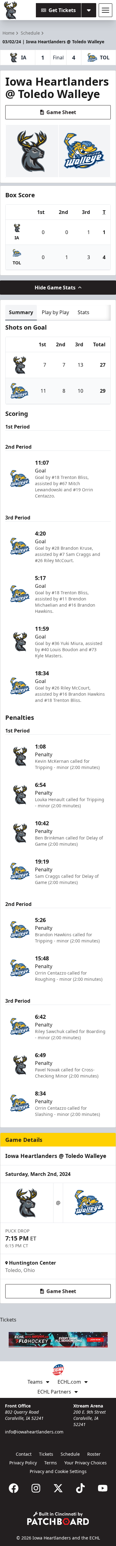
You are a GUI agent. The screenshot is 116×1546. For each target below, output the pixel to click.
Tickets (8, 1319)
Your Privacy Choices (85, 1463)
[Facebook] (13, 1488)
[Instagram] (36, 1488)
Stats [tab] (83, 312)
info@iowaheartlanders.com (34, 1432)
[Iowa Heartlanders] (11, 10)
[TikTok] (80, 1488)
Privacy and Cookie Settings (58, 1471)
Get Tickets (62, 10)
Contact (24, 1454)
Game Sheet (61, 112)
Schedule (70, 1454)
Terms (50, 1463)
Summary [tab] (21, 312)
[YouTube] (102, 1488)
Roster (94, 1454)
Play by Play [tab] (55, 312)
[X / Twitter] (58, 1488)
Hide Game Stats (55, 287)
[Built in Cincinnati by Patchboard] (58, 1518)
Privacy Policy (23, 1463)
